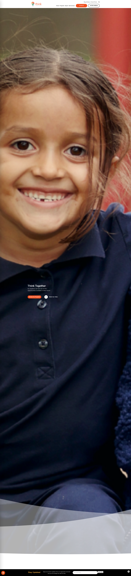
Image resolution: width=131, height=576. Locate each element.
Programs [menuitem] (62, 5)
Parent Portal (94, 2)
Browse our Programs (34, 296)
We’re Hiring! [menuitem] (94, 5)
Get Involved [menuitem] (72, 5)
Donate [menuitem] (81, 5)
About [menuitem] (57, 5)
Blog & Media (87, 2)
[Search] (99, 2)
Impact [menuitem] (66, 5)
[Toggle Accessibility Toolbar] (3, 573)
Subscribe (100, 572)
